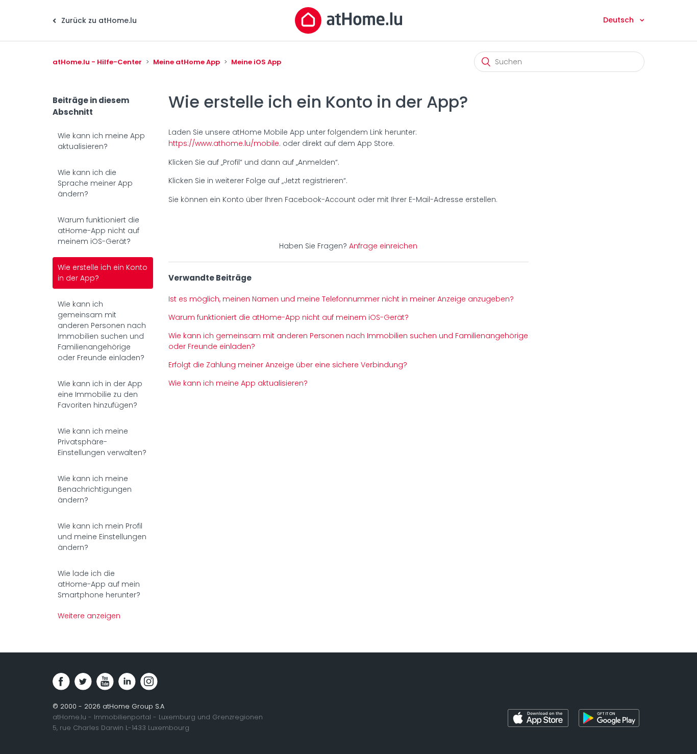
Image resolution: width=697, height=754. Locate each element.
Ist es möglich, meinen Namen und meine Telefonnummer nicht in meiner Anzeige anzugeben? (341, 299)
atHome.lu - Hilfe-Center (97, 62)
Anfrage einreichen (383, 246)
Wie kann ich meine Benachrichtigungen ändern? (95, 489)
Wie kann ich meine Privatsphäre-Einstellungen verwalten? (102, 442)
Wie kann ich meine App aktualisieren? (101, 141)
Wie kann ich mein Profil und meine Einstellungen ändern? (102, 536)
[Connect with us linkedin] (127, 681)
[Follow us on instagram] (149, 681)
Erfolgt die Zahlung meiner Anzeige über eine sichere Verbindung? (287, 365)
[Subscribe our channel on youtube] (105, 681)
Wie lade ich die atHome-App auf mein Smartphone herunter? (99, 584)
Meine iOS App (256, 62)
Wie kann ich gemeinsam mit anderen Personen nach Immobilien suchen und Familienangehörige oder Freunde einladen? (102, 331)
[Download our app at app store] (538, 719)
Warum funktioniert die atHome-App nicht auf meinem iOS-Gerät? (98, 230)
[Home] (348, 20)
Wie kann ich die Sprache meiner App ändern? (95, 183)
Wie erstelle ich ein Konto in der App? (102, 272)
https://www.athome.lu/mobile (223, 143)
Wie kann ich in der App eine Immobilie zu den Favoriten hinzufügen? (100, 394)
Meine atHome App (186, 62)
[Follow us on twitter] (83, 681)
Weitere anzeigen (89, 616)
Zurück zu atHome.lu (98, 20)
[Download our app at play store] (609, 719)
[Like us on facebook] (61, 681)
